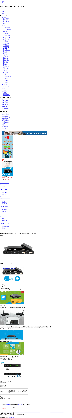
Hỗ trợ (2, 2)
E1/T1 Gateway (5, 67)
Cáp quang (4, 92)
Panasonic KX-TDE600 (8, 30)
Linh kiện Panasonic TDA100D (8, 75)
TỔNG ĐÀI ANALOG (5, 25)
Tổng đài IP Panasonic (6, 22)
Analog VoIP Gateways (6, 65)
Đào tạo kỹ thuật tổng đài (5, 128)
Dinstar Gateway (4, 210)
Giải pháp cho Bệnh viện (5, 100)
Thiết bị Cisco (5, 57)
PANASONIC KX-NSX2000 (8, 29)
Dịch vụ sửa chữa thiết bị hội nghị (6, 117)
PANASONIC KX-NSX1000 (8, 28)
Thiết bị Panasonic (5, 62)
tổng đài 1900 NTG (20, 404)
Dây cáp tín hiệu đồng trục (6, 95)
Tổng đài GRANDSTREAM (6, 19)
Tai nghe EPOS (5, 48)
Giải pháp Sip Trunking (4, 106)
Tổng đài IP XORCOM (6, 21)
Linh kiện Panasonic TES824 (8, 77)
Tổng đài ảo (3, 125)
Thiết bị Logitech (5, 61)
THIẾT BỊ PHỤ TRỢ (4, 84)
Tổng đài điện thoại (59, 412)
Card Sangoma (6, 82)
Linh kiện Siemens (5, 78)
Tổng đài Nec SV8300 (7, 35)
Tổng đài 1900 (3, 124)
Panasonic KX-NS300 (7, 27)
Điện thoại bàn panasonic (6, 46)
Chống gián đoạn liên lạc (5, 108)
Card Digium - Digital (9, 81)
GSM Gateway (5, 69)
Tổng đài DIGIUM (5, 20)
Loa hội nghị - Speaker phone (6, 55)
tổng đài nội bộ (62, 412)
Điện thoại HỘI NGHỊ (4, 202)
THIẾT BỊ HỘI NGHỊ (4, 223)
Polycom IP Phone (5, 42)
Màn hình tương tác (5, 56)
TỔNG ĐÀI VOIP (4, 17)
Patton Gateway (5, 71)
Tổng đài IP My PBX (51, 412)
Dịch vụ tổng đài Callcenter (5, 118)
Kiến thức (3, 11)
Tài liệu (3, 13)
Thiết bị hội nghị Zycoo (6, 60)
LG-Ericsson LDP (5, 90)
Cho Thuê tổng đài (4, 115)
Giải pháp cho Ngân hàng (5, 102)
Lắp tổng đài (3, 121)
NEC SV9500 (6, 33)
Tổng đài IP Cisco (5, 24)
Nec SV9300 (6, 32)
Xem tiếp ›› (1, 196)
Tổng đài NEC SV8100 (7, 34)
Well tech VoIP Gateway (6, 72)
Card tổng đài (5, 79)
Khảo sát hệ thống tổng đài (5, 113)
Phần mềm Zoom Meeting (6, 86)
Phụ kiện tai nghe (5, 54)
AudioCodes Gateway (6, 66)
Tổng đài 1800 (3, 123)
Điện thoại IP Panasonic (6, 43)
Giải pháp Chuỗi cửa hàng (5, 101)
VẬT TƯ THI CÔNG (4, 91)
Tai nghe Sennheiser (4, 220)
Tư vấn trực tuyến (4, 127)
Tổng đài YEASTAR (4, 192)
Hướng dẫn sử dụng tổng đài (5, 120)
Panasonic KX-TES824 (7, 26)
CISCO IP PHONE (5, 41)
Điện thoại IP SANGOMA (6, 37)
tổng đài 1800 (57, 412)
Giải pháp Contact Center (5, 104)
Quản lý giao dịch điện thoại (5, 109)
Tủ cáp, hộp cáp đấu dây (6, 94)
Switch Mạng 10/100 (5, 89)
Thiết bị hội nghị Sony (6, 59)
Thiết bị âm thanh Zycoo (6, 64)
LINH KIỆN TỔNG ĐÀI (5, 73)
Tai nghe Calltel (5, 53)
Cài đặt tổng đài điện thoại (5, 116)
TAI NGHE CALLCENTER (5, 47)
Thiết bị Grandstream (5, 58)
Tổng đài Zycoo (5, 23)
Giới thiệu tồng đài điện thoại (5, 119)
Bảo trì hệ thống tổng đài (5, 126)
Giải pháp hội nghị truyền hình (5, 105)
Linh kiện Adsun (5, 74)
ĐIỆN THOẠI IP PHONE (5, 198)
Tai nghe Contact (5, 52)
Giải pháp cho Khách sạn (5, 99)
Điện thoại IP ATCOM (6, 39)
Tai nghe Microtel (5, 49)
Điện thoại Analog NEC (6, 45)
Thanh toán (3, 14)
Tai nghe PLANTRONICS (6, 50)
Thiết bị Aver (3, 228)
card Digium (6, 80)
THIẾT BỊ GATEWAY (4, 206)
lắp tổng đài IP (8, 404)
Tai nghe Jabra (3, 218)
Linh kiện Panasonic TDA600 (8, 76)
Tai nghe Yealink (5, 51)
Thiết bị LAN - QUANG (5, 88)
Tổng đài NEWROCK (4, 194)
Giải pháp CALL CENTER (5, 103)
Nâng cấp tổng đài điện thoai (5, 122)
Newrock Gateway (5, 70)
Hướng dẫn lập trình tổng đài (5, 114)
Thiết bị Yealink (5, 63)
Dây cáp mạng (5, 93)
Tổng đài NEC (5, 31)
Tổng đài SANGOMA (6, 18)
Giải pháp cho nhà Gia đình (5, 107)
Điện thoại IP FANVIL (6, 40)
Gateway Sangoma (5, 68)
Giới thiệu (3, 1)
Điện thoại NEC (5, 44)
